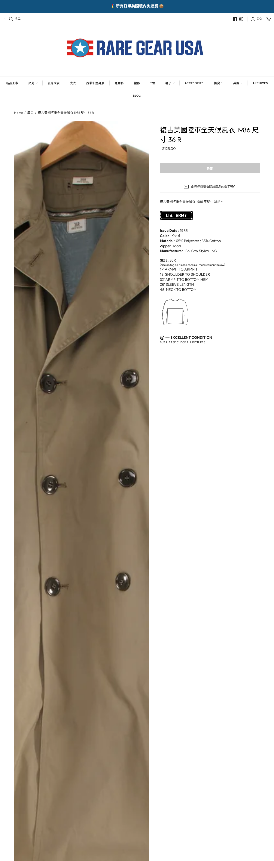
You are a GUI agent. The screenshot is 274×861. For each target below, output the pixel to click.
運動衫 (119, 83)
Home (18, 113)
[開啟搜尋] (11, 19)
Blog (137, 95)
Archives (260, 83)
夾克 (31, 83)
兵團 (236, 83)
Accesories (194, 83)
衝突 (217, 83)
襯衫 (137, 83)
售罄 (210, 168)
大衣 (73, 83)
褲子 (168, 83)
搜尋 (18, 19)
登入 (260, 19)
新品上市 (12, 83)
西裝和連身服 (95, 83)
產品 (30, 113)
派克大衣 (54, 83)
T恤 (152, 83)
